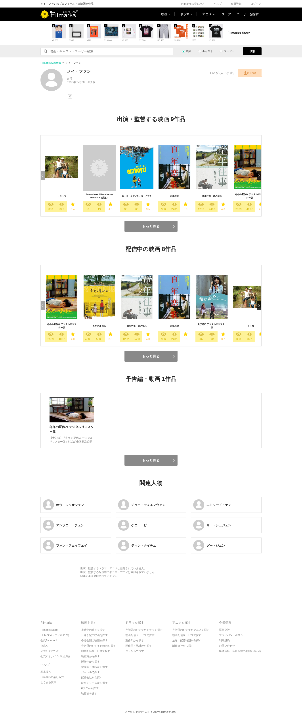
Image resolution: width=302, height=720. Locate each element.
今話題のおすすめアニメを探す (190, 629)
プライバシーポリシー (232, 635)
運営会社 (224, 629)
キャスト (207, 51)
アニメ (207, 14)
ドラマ (184, 14)
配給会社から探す (91, 677)
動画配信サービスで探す (95, 651)
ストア (226, 14)
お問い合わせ (227, 645)
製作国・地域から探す (94, 667)
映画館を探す (89, 693)
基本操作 (45, 671)
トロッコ (61, 196)
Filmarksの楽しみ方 (193, 3)
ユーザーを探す (248, 14)
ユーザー (229, 51)
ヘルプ (218, 3)
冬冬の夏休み (99, 326)
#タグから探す (90, 688)
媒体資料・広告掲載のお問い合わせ (240, 651)
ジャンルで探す (90, 672)
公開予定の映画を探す (94, 635)
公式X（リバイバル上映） (55, 656)
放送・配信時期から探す (186, 640)
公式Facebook (49, 640)
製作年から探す (90, 661)
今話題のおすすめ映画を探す (98, 645)
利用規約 (224, 640)
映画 (164, 14)
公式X (44, 645)
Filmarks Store (49, 629)
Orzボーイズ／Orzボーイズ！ (137, 196)
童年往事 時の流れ (212, 196)
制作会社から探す (182, 645)
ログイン (255, 3)
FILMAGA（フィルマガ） (55, 635)
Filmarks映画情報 (50, 63)
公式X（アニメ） (50, 651)
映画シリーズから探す (94, 682)
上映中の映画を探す (93, 629)
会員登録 (236, 3)
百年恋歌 (174, 196)
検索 (252, 51)
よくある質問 (48, 682)
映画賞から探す (90, 656)
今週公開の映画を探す (94, 640)
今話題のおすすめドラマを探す (143, 629)
